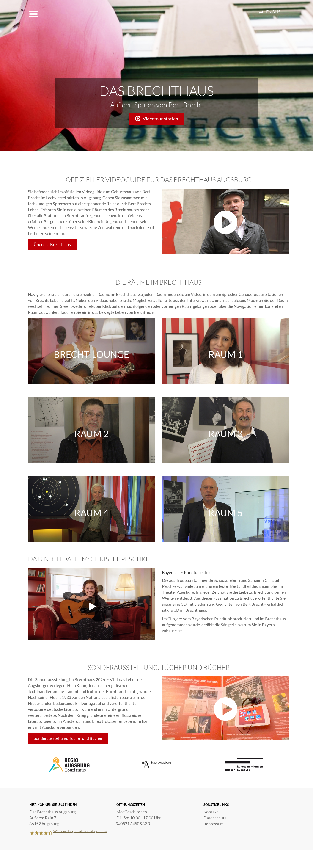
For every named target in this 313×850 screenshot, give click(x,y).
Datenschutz (214, 817)
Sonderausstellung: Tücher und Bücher (68, 738)
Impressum (213, 823)
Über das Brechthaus (52, 244)
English (275, 11)
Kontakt (210, 811)
